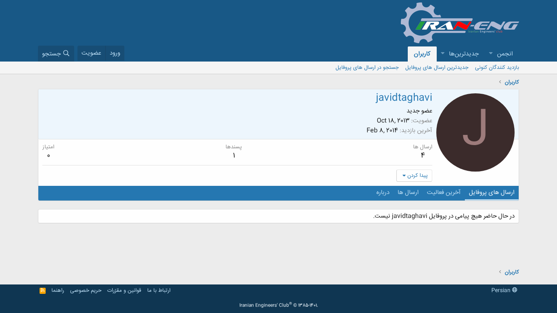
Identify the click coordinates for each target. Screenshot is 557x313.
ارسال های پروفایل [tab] (492, 192)
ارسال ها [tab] (408, 192)
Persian (501, 290)
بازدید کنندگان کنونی (497, 67)
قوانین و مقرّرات (124, 290)
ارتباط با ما (158, 290)
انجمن (505, 54)
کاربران (422, 54)
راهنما (57, 290)
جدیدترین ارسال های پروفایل (437, 67)
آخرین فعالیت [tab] (444, 192)
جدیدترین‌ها (464, 54)
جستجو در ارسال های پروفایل (367, 67)
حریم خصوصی (86, 290)
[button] (490, 54)
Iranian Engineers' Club (278, 305)
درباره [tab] (382, 192)
